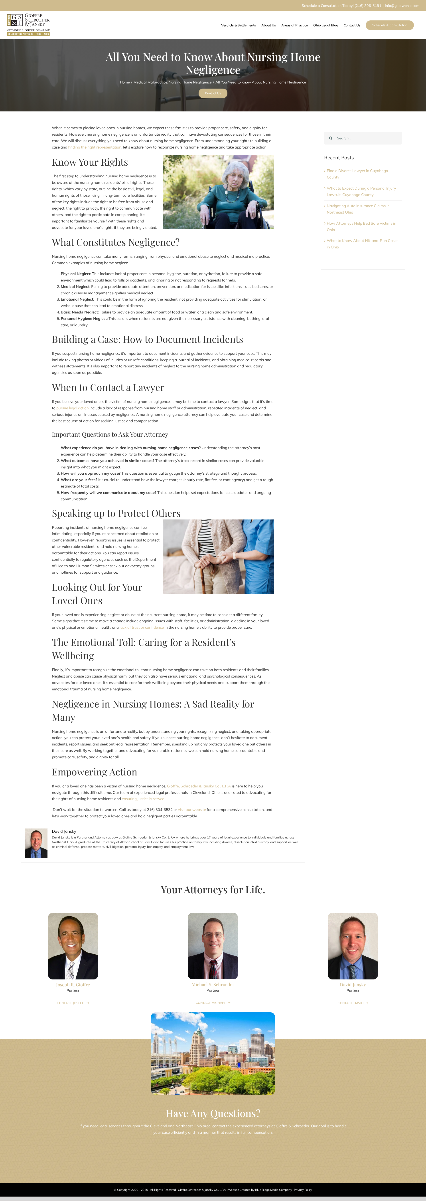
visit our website (192, 809)
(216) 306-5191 (368, 5)
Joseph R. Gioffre (73, 984)
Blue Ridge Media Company (273, 1189)
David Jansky (353, 984)
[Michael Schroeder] (213, 914)
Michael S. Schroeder (213, 984)
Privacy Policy (303, 1189)
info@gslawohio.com (402, 5)
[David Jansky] (353, 914)
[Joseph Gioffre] (73, 914)
